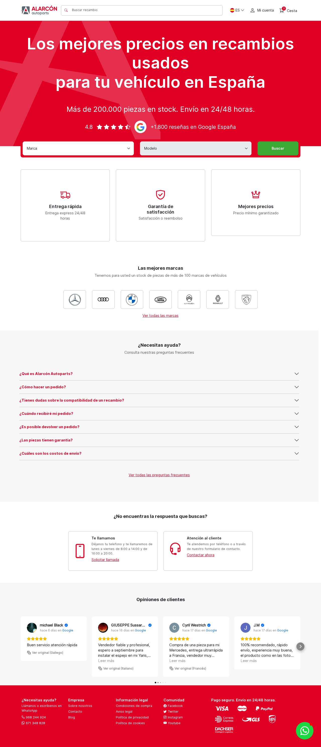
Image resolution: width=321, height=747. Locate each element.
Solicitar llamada (105, 559)
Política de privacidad (132, 717)
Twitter (173, 711)
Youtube (174, 723)
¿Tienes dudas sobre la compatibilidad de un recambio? (71, 400)
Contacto (75, 711)
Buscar (278, 148)
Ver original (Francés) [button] (190, 668)
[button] (21, 646)
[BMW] (132, 299)
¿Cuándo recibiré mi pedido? (46, 413)
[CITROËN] (189, 299)
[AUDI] (103, 299)
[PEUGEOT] (246, 299)
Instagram (175, 717)
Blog (71, 717)
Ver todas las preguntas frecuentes (159, 475)
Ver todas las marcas (160, 315)
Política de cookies (130, 723)
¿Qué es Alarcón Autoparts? (46, 373)
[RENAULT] (217, 299)
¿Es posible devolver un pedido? (49, 427)
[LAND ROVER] (160, 299)
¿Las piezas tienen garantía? (46, 440)
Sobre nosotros (80, 706)
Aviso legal (124, 711)
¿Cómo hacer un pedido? (42, 387)
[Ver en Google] (32, 628)
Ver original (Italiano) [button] (118, 668)
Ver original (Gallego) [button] (47, 653)
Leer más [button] (106, 660)
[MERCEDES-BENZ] (74, 299)
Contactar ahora (200, 555)
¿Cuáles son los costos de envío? (50, 453)
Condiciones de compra (134, 706)
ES (237, 10)
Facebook (175, 706)
